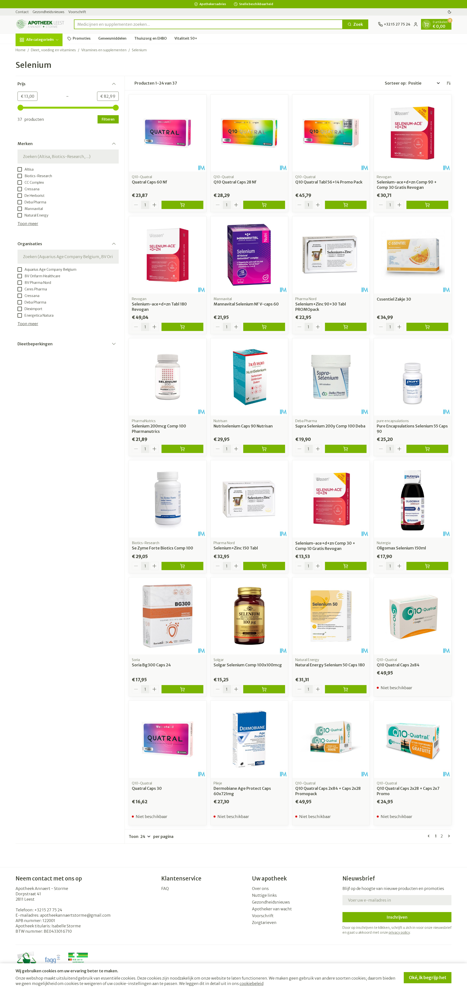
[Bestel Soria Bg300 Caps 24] (182, 689)
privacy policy (399, 932)
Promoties (81, 38)
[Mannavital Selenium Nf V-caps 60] (249, 255)
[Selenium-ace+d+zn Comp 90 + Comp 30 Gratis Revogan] (412, 133)
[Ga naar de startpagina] (40, 24)
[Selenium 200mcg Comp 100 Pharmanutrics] (167, 377)
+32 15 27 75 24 (48, 909)
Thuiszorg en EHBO (150, 38)
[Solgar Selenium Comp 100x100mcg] (249, 616)
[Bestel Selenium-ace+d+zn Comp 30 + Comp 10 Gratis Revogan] (346, 566)
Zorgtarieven (264, 922)
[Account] (415, 24)
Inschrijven (396, 917)
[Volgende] (448, 836)
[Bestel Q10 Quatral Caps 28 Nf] (264, 205)
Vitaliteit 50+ (185, 38)
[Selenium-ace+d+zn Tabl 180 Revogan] (167, 255)
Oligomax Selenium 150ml (401, 548)
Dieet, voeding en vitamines (53, 50)
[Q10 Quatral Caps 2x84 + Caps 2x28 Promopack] (331, 739)
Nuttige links (264, 895)
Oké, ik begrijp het (427, 977)
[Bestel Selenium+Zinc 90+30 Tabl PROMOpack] (346, 327)
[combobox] (208, 24)
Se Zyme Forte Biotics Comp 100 (162, 548)
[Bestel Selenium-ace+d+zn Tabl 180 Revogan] (182, 327)
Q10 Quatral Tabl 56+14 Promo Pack (328, 182)
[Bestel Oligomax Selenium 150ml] (427, 566)
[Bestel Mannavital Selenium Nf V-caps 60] (264, 327)
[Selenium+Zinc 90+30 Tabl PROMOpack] (331, 255)
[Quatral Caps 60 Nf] (167, 133)
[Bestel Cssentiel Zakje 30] (427, 327)
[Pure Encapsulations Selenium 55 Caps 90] (412, 377)
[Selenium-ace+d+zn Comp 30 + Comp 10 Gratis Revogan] (331, 499)
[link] (429, 836)
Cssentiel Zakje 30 (394, 299)
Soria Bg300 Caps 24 (151, 664)
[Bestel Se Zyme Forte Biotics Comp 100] (182, 566)
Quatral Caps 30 (147, 788)
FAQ (165, 888)
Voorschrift (77, 12)
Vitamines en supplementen (103, 50)
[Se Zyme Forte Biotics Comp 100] (167, 499)
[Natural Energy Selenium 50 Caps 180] (331, 616)
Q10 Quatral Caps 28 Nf (235, 182)
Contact (22, 12)
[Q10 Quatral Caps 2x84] (412, 616)
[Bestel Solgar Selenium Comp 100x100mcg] (264, 689)
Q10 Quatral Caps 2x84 (398, 664)
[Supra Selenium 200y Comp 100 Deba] (331, 377)
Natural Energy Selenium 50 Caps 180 (330, 664)
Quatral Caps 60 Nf (149, 182)
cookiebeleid (251, 983)
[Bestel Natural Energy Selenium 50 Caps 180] (346, 689)
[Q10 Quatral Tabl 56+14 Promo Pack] (331, 133)
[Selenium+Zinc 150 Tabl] (249, 499)
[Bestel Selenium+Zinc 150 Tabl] (264, 566)
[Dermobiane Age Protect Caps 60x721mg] (249, 739)
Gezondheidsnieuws (48, 12)
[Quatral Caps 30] (167, 739)
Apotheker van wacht (272, 908)
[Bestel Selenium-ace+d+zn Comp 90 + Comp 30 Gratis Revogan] (427, 205)
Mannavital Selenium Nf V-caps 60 (246, 304)
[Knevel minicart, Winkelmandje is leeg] (426, 24)
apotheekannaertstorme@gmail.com (75, 915)
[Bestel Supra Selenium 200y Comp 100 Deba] (346, 449)
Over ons (260, 888)
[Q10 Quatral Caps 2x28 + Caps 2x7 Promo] (412, 739)
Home (21, 50)
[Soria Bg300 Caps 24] (167, 616)
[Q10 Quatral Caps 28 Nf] (249, 133)
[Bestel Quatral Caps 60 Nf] (182, 205)
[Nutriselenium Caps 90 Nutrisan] (249, 377)
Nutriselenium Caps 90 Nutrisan (243, 426)
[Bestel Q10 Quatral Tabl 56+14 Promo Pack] (346, 205)
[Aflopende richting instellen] (448, 83)
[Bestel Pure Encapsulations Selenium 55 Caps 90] (427, 449)
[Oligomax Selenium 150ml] (412, 499)
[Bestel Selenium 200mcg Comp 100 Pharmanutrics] (182, 449)
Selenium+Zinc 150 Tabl (236, 548)
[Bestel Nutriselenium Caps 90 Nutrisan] (264, 449)
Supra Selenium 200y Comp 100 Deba (330, 426)
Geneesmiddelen (112, 38)
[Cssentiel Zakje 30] (412, 255)
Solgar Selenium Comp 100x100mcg (248, 664)
